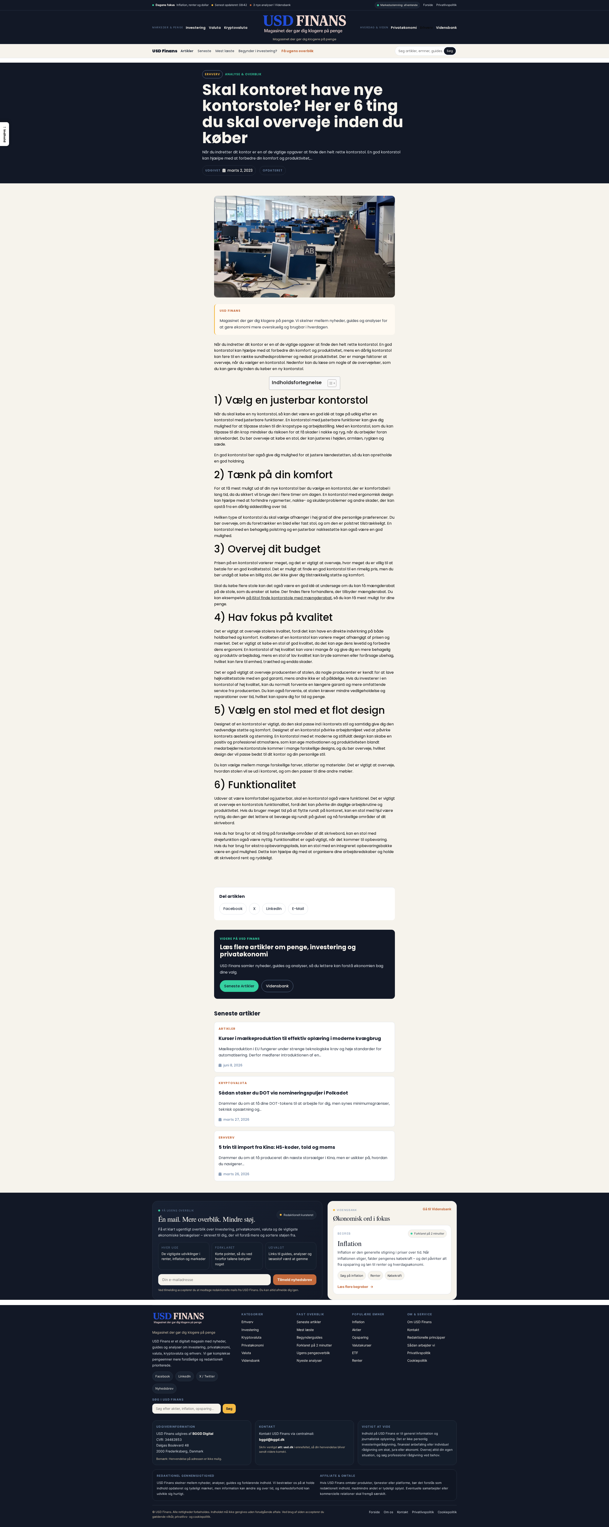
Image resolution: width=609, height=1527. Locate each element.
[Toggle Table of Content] (329, 383)
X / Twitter (207, 1376)
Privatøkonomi (404, 27)
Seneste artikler (239, 986)
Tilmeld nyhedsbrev (294, 1279)
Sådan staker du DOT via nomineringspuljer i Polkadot (283, 1093)
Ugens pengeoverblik (313, 1353)
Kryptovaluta (235, 27)
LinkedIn (274, 908)
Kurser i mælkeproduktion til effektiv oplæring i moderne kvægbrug (300, 1038)
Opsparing (360, 1337)
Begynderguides (309, 1337)
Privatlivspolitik (446, 5)
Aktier (356, 1330)
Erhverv (426, 27)
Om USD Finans (419, 1322)
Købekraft (395, 1275)
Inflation (358, 1322)
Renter (375, 1275)
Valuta (215, 27)
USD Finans (164, 51)
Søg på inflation (351, 1275)
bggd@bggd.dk (272, 1439)
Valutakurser (361, 1345)
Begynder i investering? (258, 51)
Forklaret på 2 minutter (314, 1345)
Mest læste (225, 51)
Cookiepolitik (417, 1360)
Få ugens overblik (297, 51)
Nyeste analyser (309, 1360)
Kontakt (413, 1330)
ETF (355, 1353)
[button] (4, 134)
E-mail (298, 908)
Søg (450, 51)
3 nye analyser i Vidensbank (272, 5)
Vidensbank (446, 27)
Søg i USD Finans (168, 1399)
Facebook (233, 908)
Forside (428, 5)
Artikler (187, 51)
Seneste (204, 51)
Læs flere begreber (355, 1287)
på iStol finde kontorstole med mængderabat (289, 598)
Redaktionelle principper (426, 1337)
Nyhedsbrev (164, 1388)
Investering (196, 27)
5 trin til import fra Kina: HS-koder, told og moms (277, 1147)
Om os (388, 1512)
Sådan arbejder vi (421, 1345)
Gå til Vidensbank (437, 1209)
